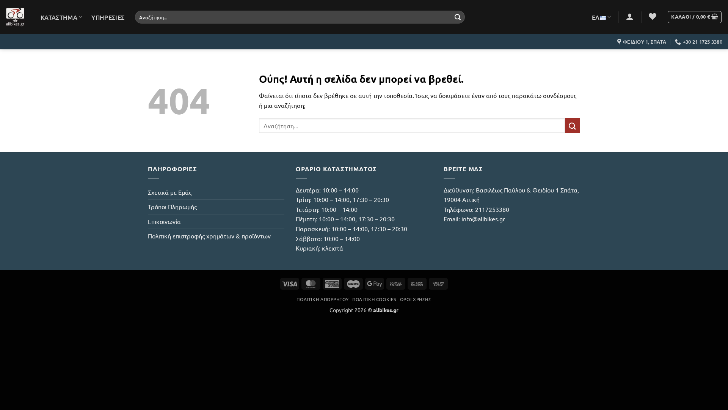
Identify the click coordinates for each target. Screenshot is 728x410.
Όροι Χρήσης (415, 299)
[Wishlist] (652, 16)
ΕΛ (596, 17)
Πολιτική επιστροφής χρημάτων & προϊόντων (209, 236)
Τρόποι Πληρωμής (172, 206)
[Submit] (457, 17)
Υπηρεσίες (107, 17)
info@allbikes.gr (483, 218)
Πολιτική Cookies (374, 299)
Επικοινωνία (164, 221)
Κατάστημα (59, 17)
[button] (629, 16)
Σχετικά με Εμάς (169, 192)
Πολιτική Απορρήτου (322, 299)
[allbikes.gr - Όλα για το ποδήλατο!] (15, 17)
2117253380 (492, 209)
